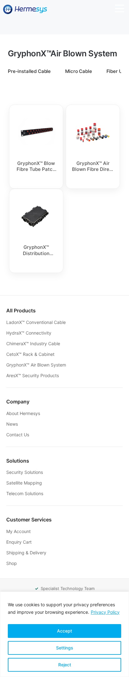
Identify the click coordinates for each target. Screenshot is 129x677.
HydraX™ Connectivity (29, 333)
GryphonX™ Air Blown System (36, 364)
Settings (64, 647)
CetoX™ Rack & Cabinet (31, 354)
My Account (19, 531)
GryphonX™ (62, 53)
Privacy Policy (105, 612)
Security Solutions (25, 472)
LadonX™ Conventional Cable (36, 322)
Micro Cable (78, 71)
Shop (12, 563)
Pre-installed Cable (29, 71)
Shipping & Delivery (27, 552)
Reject (64, 664)
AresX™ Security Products (33, 375)
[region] (64, 634)
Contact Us (18, 434)
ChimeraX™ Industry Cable (33, 343)
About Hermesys (23, 413)
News (12, 424)
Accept (64, 630)
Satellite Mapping (24, 482)
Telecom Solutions (25, 493)
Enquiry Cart (19, 542)
